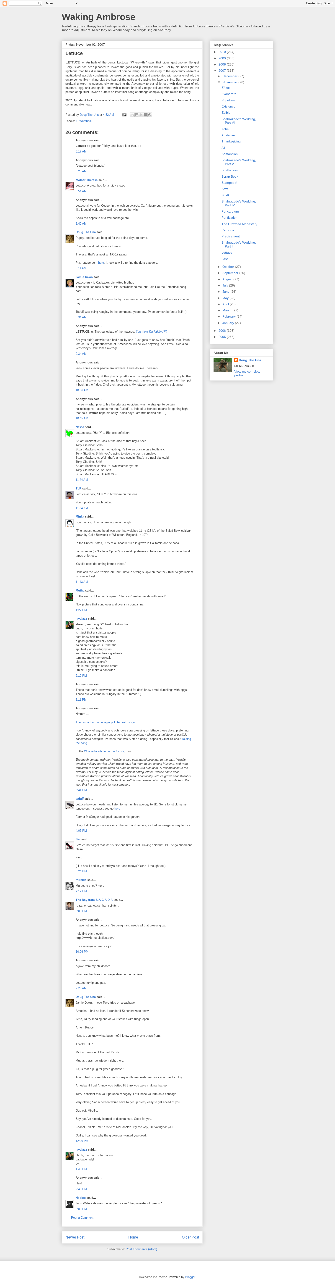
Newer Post (74, 1237)
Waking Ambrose (98, 17)
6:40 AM (81, 223)
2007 (223, 70)
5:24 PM (81, 871)
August (227, 279)
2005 (223, 337)
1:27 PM (81, 610)
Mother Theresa (87, 180)
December (230, 76)
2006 (223, 330)
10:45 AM (82, 418)
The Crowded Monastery (239, 224)
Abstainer (228, 135)
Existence (228, 106)
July (225, 285)
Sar (78, 839)
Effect (226, 87)
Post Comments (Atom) (141, 1249)
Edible (226, 112)
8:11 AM (81, 268)
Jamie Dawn (84, 277)
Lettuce (227, 252)
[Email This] (132, 115)
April (226, 304)
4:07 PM (81, 830)
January (228, 323)
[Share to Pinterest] (149, 115)
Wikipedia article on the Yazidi (104, 751)
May (225, 298)
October (228, 266)
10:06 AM (82, 390)
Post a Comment (82, 1217)
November (230, 82)
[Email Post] (124, 114)
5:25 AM (81, 171)
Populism (228, 100)
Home (133, 1237)
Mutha (80, 590)
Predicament (231, 236)
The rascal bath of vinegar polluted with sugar (105, 722)
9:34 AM (81, 353)
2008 (223, 64)
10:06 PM (82, 951)
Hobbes (81, 1197)
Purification (229, 217)
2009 (223, 58)
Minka (80, 516)
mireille (81, 880)
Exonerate (229, 94)
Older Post (190, 1237)
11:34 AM (82, 508)
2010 (223, 52)
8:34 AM (81, 317)
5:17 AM (81, 151)
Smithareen (230, 170)
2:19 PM (81, 675)
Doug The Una (86, 232)
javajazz (81, 618)
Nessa (80, 427)
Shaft (225, 195)
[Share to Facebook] (145, 115)
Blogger (190, 1277)
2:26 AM (81, 988)
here (101, 262)
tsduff (80, 798)
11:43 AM (82, 582)
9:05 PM (81, 1209)
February (229, 316)
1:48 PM (81, 1169)
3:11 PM (81, 699)
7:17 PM (81, 891)
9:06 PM (81, 911)
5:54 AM (81, 191)
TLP (78, 488)
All (223, 148)
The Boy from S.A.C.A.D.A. (94, 900)
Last (225, 259)
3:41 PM (81, 790)
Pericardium (230, 211)
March (227, 310)
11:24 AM (82, 479)
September (230, 273)
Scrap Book (230, 176)
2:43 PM (81, 1189)
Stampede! (229, 182)
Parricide (228, 230)
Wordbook (86, 121)
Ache (225, 129)
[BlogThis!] (136, 115)
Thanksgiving (231, 141)
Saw (225, 189)
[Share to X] (141, 115)
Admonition (230, 154)
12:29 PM (82, 1141)
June (226, 291)
